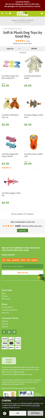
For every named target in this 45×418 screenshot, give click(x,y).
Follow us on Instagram (14, 332)
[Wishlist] (10, 13)
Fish (28, 260)
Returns (5, 326)
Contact (5, 324)
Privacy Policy (7, 307)
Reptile (35, 260)
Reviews (5, 296)
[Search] (6, 13)
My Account (6, 299)
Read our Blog (9, 332)
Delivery (5, 321)
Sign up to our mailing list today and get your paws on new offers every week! (21, 248)
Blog (3, 293)
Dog (8, 260)
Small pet (16, 260)
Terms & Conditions (9, 310)
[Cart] (42, 13)
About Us (5, 312)
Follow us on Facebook (4, 332)
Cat (3, 260)
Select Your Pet (8, 255)
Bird (23, 260)
